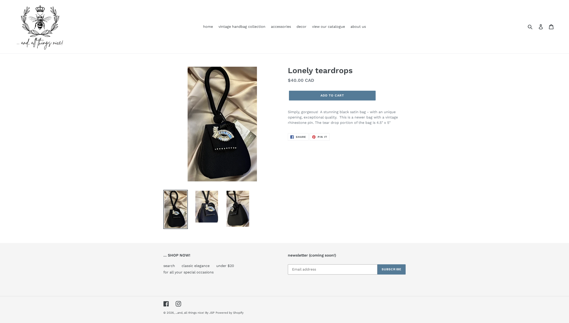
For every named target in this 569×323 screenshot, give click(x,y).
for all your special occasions (188, 272)
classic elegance (196, 266)
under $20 (225, 266)
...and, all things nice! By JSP (194, 312)
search (169, 266)
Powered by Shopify (230, 312)
